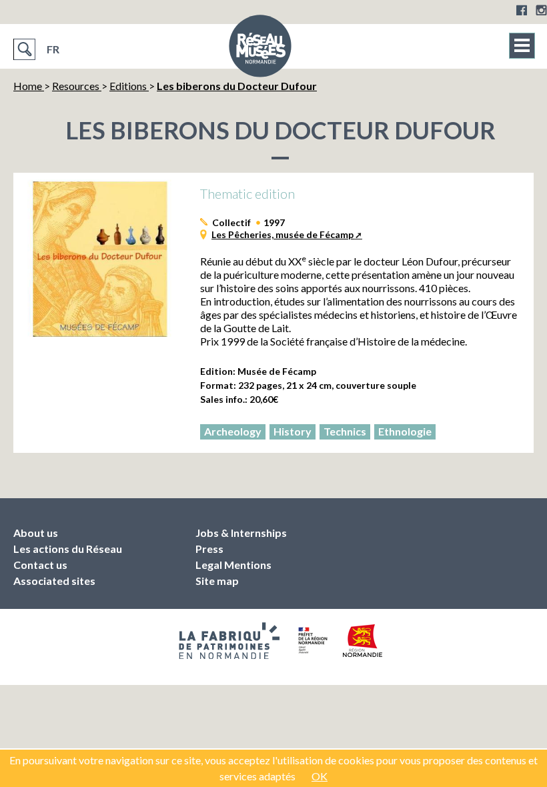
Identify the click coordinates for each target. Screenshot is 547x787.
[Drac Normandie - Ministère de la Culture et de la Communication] (311, 640)
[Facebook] (521, 10)
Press (209, 548)
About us (35, 532)
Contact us (40, 564)
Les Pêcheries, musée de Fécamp (282, 234)
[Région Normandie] (362, 640)
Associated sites (54, 580)
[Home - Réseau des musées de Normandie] (260, 50)
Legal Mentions (233, 564)
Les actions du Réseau (67, 548)
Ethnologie (405, 431)
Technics (345, 431)
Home (28, 85)
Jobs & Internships (241, 532)
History (293, 431)
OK (320, 776)
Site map (217, 580)
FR (53, 49)
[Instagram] (541, 10)
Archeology (232, 431)
